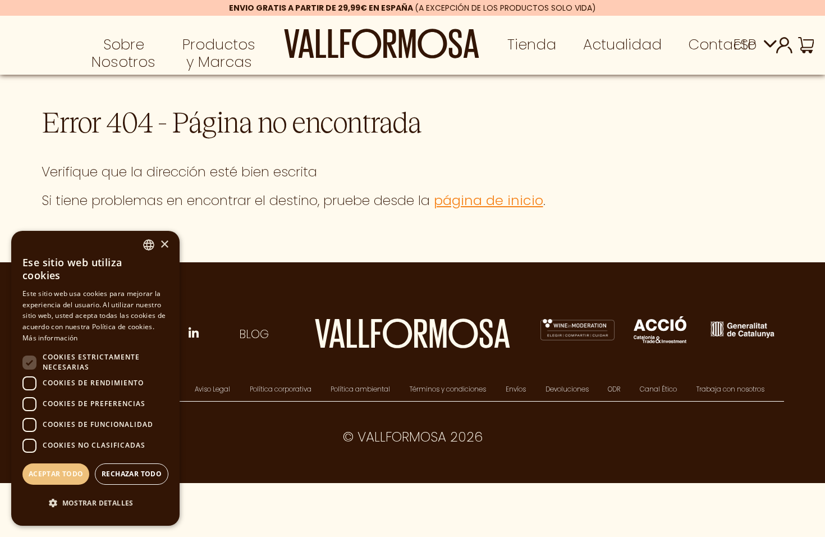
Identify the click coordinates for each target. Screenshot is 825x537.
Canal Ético (658, 389)
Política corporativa (280, 389)
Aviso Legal (212, 389)
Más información (50, 338)
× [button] (164, 244)
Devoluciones (567, 389)
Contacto (722, 44)
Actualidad (622, 44)
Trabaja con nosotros (730, 389)
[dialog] (95, 378)
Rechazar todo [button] (132, 474)
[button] (95, 503)
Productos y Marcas (218, 53)
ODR (614, 389)
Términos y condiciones (448, 389)
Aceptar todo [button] (56, 474)
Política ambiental (360, 389)
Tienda (531, 44)
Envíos (516, 389)
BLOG (254, 334)
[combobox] (148, 245)
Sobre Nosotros (123, 53)
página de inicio (488, 200)
